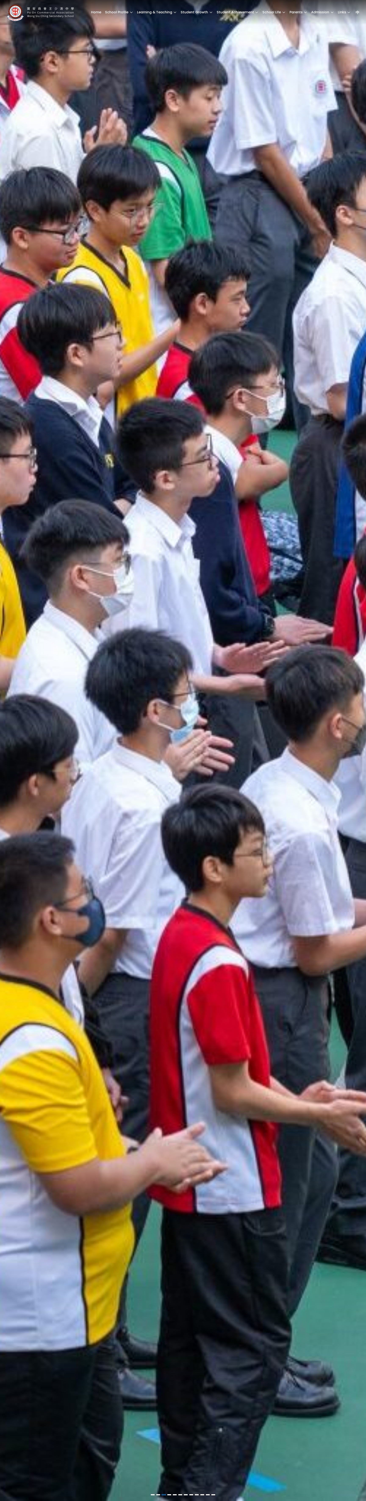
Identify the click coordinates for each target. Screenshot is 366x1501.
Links (342, 12)
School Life (271, 12)
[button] (153, 1494)
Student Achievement (235, 12)
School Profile (116, 12)
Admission (320, 12)
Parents (296, 12)
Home (96, 12)
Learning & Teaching (154, 12)
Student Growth (194, 12)
